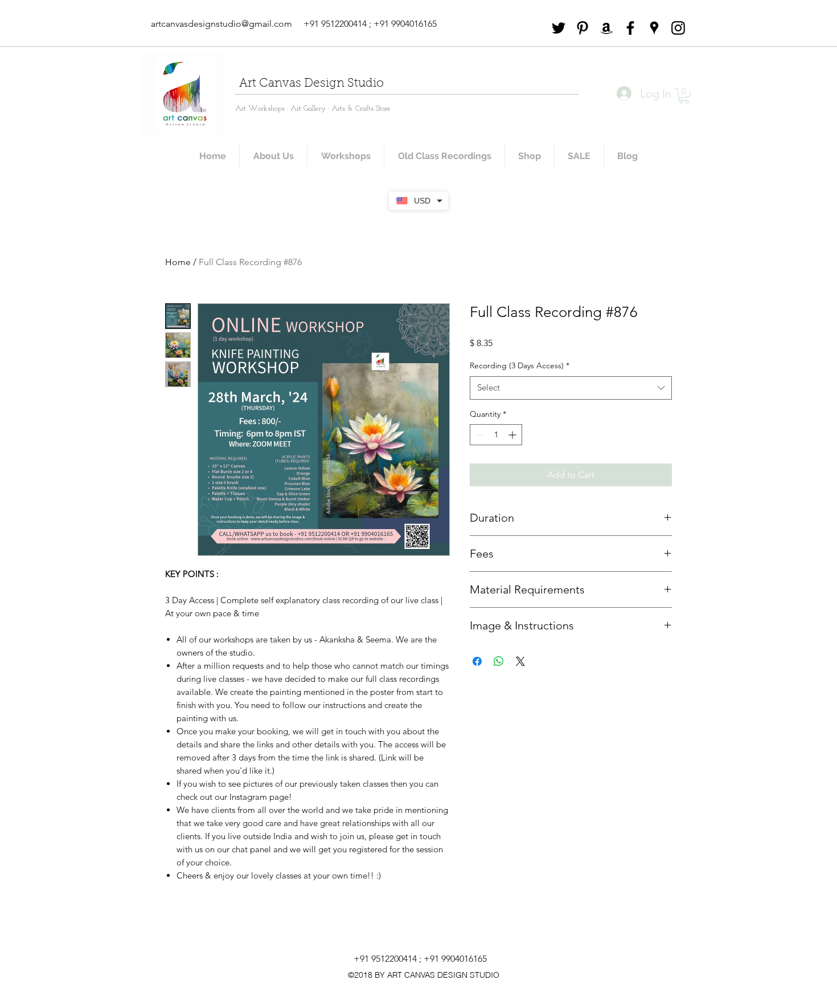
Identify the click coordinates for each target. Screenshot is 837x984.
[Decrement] (478, 435)
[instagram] (678, 28)
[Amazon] (606, 28)
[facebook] (630, 28)
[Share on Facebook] (477, 661)
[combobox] (571, 388)
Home (178, 262)
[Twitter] (558, 28)
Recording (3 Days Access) (519, 365)
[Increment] (513, 435)
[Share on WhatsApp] (499, 661)
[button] (684, 96)
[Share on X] (520, 661)
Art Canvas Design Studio (311, 84)
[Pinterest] (582, 28)
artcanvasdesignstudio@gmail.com (221, 23)
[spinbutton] (496, 435)
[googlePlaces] (654, 28)
